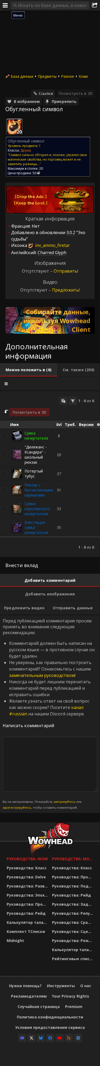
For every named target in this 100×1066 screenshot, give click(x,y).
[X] (31, 1038)
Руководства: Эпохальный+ (28, 895)
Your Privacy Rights (70, 996)
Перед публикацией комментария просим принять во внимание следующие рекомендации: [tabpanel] (49, 714)
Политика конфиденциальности (50, 1017)
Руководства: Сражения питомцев (73, 922)
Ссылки (46, 93)
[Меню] (5, 5)
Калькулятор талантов (28, 922)
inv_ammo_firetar (52, 245)
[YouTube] (59, 1038)
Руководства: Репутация (73, 913)
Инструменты (61, 985)
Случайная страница (39, 1006)
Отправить (65, 271)
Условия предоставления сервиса (50, 1027)
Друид (26, 150)
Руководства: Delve (26, 876)
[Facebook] (50, 1038)
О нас (85, 985)
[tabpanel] (50, 474)
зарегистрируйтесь (17, 807)
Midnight (15, 940)
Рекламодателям (29, 996)
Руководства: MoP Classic (73, 858)
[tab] (28, 370)
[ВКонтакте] (78, 1038)
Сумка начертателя (36, 436)
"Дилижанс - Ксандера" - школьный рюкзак (36, 454)
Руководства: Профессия (28, 904)
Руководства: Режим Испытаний (73, 940)
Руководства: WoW (27, 858)
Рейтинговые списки (73, 958)
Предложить (65, 290)
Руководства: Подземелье (73, 886)
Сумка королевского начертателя (37, 508)
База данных (22, 76)
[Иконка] (14, 127)
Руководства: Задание (73, 904)
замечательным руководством (42, 675)
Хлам (83, 76)
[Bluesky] (41, 1038)
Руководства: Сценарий (73, 931)
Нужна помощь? (25, 985)
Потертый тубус (34, 473)
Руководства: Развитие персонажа (28, 886)
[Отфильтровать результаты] (73, 401)
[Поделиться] (94, 5)
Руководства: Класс (27, 867)
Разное (67, 76)
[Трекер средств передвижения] (50, 320)
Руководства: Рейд (26, 913)
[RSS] (69, 1038)
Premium (73, 1006)
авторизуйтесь (64, 802)
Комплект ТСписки (26, 931)
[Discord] (22, 1038)
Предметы (47, 76)
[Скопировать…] (63, 401)
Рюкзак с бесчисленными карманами (39, 490)
